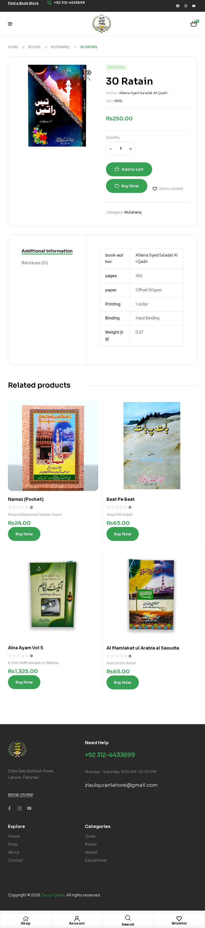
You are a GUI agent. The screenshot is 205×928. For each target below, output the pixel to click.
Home (13, 47)
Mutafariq (60, 47)
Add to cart (132, 169)
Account (77, 923)
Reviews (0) (35, 263)
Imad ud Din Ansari (121, 663)
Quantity (113, 137)
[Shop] (25, 918)
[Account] (77, 918)
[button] (89, 76)
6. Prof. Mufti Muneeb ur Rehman (33, 663)
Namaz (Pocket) (26, 499)
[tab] (47, 251)
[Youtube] (194, 6)
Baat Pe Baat (121, 499)
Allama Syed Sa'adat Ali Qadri (143, 93)
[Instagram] (186, 6)
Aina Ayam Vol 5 (25, 648)
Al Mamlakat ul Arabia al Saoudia (143, 648)
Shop (26, 923)
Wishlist (179, 923)
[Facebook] (178, 6)
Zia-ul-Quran (53, 895)
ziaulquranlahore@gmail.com (121, 785)
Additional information (47, 251)
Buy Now (130, 186)
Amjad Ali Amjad (119, 515)
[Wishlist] (179, 918)
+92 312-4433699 (110, 755)
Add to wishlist (171, 189)
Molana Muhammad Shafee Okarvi (35, 515)
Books (34, 47)
